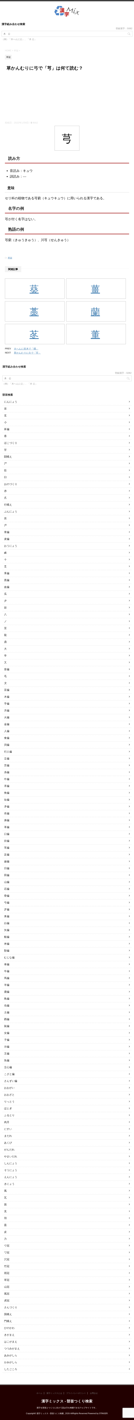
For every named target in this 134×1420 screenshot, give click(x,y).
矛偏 (6, 806)
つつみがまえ (12, 1348)
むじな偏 (9, 957)
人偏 (6, 731)
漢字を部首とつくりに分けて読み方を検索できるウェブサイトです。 (67, 1408)
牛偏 (6, 971)
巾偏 (6, 779)
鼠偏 (6, 1026)
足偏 (6, 854)
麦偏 (6, 539)
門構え (8, 1321)
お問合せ (94, 1393)
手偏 (6, 703)
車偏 (6, 964)
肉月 (6, 1122)
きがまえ (9, 1334)
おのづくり (10, 484)
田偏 (6, 875)
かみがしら (10, 1362)
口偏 (6, 834)
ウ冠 (6, 1245)
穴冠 (6, 1259)
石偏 (6, 888)
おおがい (9, 1087)
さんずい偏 (10, 1081)
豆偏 (6, 690)
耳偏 (6, 847)
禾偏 (6, 786)
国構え (8, 1314)
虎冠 (6, 1300)
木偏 (6, 696)
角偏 (6, 792)
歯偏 (6, 861)
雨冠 (6, 1273)
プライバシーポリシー (76, 1393)
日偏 (6, 868)
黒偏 (6, 580)
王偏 (6, 1053)
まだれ (8, 1135)
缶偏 (6, 799)
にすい (8, 1129)
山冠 (6, 1286)
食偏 (6, 738)
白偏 (6, 923)
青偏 (6, 532)
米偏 (6, 943)
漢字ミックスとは (54, 1393)
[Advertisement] (67, 97)
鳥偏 (6, 998)
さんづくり (10, 1307)
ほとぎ (8, 1108)
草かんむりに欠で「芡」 (27, 352)
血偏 (6, 587)
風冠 (6, 1293)
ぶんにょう (10, 511)
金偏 (6, 724)
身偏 (6, 820)
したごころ (10, 1369)
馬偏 (6, 978)
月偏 (6, 710)
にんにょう (10, 401)
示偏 (6, 1046)
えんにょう (10, 1177)
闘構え (8, 456)
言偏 (6, 765)
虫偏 (6, 1005)
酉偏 (6, 1019)
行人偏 (8, 751)
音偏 (6, 669)
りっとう (9, 1101)
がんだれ (9, 1149)
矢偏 (6, 930)
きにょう (9, 1183)
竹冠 (6, 1266)
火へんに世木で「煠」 (26, 348)
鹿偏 (6, 991)
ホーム (39, 1393)
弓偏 (6, 902)
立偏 (6, 758)
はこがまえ (10, 1341)
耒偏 (6, 916)
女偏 (6, 1033)
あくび (8, 1142)
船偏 (6, 937)
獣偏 (6, 950)
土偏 (6, 1012)
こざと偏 (9, 1074)
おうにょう (10, 545)
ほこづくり (10, 443)
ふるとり (9, 1115)
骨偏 (6, 895)
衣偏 (6, 813)
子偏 (6, 1039)
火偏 (6, 717)
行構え (8, 504)
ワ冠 (6, 1252)
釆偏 (6, 573)
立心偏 (8, 1067)
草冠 (10, 258)
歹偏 (6, 909)
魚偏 (6, 1060)
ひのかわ (9, 1328)
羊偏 (6, 985)
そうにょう (10, 1170)
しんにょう (10, 1163)
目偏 (6, 840)
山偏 (6, 882)
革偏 (6, 827)
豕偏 (6, 429)
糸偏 (6, 772)
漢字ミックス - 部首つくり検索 (67, 1401)
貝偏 (6, 744)
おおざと (9, 1094)
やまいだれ (10, 1156)
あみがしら (10, 1355)
